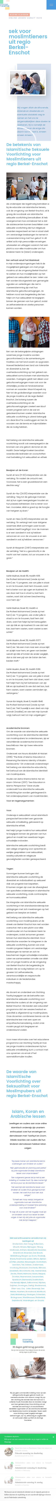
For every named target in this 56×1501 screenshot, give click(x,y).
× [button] (53, 1437)
